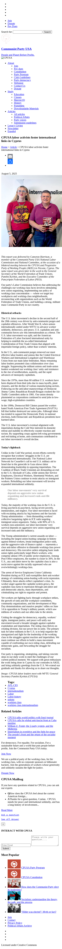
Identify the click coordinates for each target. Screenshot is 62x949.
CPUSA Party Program (33, 867)
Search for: (6, 31)
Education (19, 94)
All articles (19, 114)
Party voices (20, 120)
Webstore (18, 83)
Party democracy (22, 80)
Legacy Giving (15, 125)
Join (10, 20)
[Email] (34, 156)
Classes (17, 97)
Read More (7, 810)
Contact (11, 920)
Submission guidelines (25, 122)
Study (11, 91)
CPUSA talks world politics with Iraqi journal (30, 717)
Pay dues (18, 68)
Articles (11, 111)
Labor (11, 693)
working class (14, 702)
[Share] (34, 161)
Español (12, 131)
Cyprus (11, 688)
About (11, 63)
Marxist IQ (19, 100)
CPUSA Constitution (31, 877)
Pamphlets (19, 105)
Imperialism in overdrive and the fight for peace (31, 731)
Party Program (21, 74)
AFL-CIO (13, 685)
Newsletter (13, 128)
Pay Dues (12, 26)
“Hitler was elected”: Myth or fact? (38, 911)
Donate (11, 23)
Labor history (14, 696)
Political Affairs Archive (20, 925)
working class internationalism (23, 705)
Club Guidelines (22, 77)
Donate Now (7, 773)
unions (11, 699)
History (17, 103)
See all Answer (10, 819)
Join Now (6, 753)
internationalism (16, 691)
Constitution (20, 71)
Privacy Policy (15, 923)
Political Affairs (22, 117)
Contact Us (19, 85)
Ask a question (10, 815)
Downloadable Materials (26, 108)
